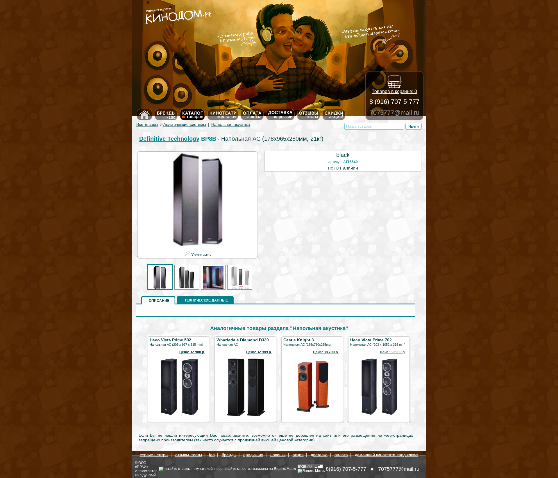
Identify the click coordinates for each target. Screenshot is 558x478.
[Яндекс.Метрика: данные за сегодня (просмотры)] (311, 471)
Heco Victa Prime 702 (371, 340)
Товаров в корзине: (394, 91)
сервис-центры (154, 454)
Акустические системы (184, 124)
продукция (253, 454)
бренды (229, 454)
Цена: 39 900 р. (392, 352)
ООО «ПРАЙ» (142, 465)
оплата (341, 454)
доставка (319, 454)
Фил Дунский (145, 475)
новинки (278, 454)
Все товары (147, 124)
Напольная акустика (230, 124)
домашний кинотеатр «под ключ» (387, 454)
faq (212, 454)
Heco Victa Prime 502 (170, 340)
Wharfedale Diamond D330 (243, 340)
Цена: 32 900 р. (192, 352)
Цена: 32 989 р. (259, 352)
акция (298, 454)
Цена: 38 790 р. (326, 352)
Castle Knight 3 (298, 340)
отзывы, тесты (188, 454)
